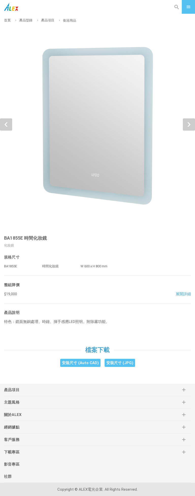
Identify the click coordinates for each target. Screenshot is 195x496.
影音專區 (12, 464)
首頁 (7, 20)
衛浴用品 (69, 20)
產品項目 (47, 20)
